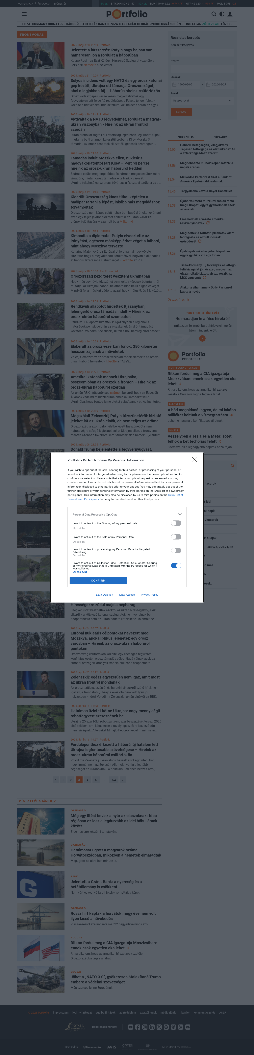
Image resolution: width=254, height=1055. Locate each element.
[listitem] (127, 514)
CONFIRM (98, 580)
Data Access (127, 594)
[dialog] (127, 527)
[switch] (176, 523)
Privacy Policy (149, 594)
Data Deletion (104, 594)
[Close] (195, 460)
